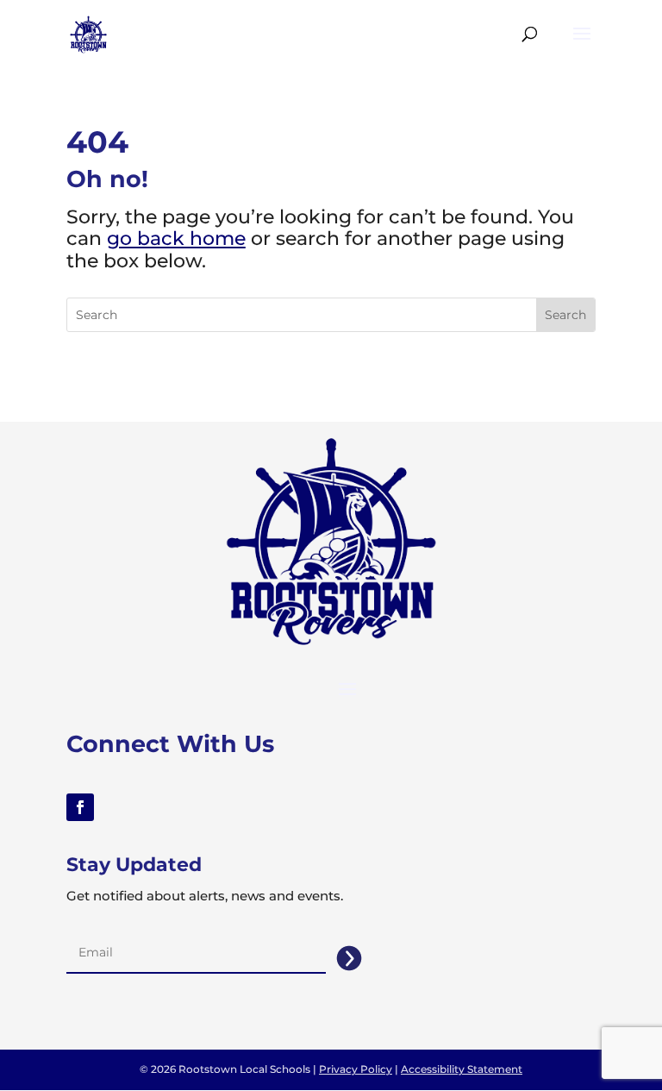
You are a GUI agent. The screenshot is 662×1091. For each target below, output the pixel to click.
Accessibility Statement (461, 1069)
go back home (176, 238)
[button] (582, 45)
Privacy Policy (355, 1069)
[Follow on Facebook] (80, 807)
